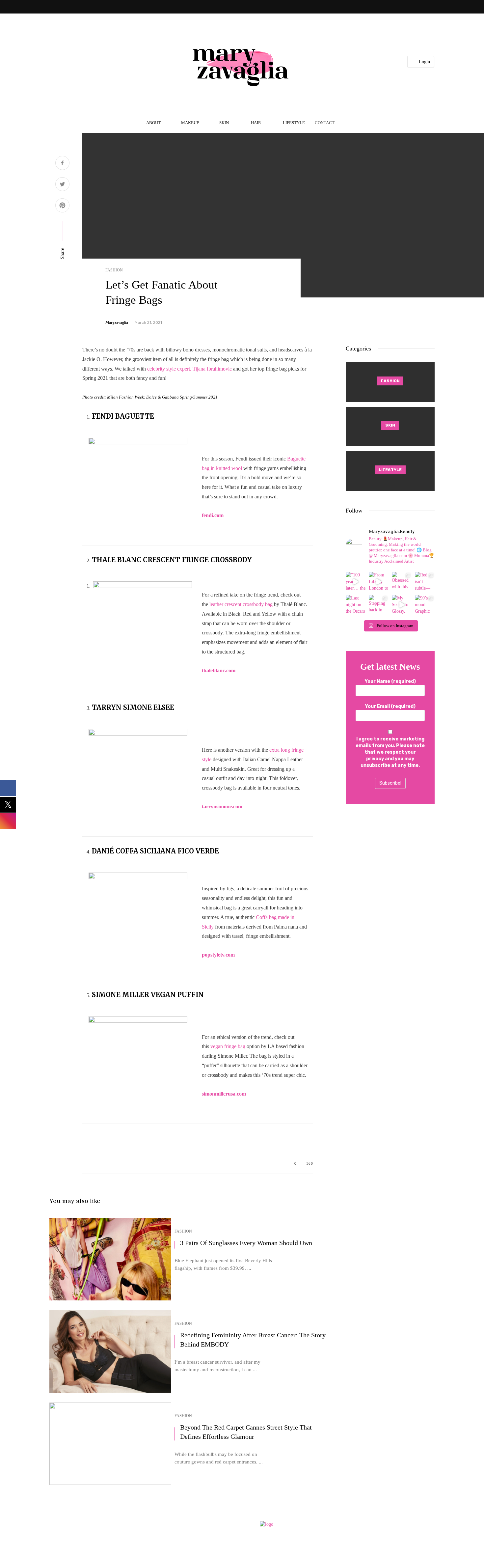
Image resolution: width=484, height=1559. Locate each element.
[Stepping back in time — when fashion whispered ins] (379, 605)
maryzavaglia (116, 322)
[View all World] (390, 382)
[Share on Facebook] (62, 164)
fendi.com (213, 515)
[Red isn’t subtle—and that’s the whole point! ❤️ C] (425, 582)
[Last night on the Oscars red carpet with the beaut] (355, 605)
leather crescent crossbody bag (241, 604)
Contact (325, 122)
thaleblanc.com (218, 670)
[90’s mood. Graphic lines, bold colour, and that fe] (425, 605)
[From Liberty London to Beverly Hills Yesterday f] (379, 582)
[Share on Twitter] (62, 185)
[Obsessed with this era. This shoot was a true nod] (402, 582)
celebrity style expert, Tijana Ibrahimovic (189, 369)
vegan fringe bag (227, 1046)
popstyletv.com (218, 955)
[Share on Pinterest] (62, 206)
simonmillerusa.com (224, 1094)
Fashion (114, 270)
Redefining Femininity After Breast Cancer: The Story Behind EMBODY (253, 1339)
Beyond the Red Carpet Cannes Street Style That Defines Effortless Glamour (246, 1432)
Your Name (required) (390, 681)
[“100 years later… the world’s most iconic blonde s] (355, 582)
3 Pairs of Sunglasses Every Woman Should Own (246, 1242)
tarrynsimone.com (222, 806)
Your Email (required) (390, 706)
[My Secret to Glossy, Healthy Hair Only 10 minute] (402, 605)
